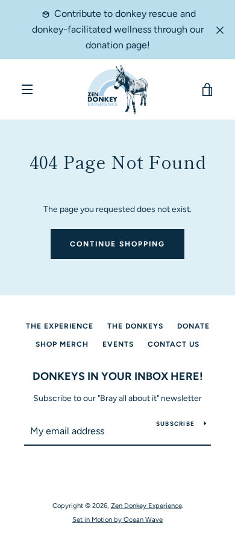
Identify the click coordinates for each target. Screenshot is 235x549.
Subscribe (175, 424)
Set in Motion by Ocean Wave (117, 519)
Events (118, 344)
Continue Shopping (117, 244)
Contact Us (173, 344)
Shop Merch (62, 344)
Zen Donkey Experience (146, 505)
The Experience (59, 326)
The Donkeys (135, 326)
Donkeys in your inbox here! (118, 376)
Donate (193, 326)
